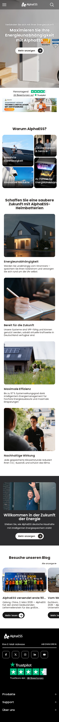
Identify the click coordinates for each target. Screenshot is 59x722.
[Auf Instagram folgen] (25, 654)
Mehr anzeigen (26, 50)
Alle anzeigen (48, 563)
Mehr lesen (11, 615)
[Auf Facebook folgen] (6, 654)
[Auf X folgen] (15, 654)
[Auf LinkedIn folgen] (34, 654)
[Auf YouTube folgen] (44, 654)
